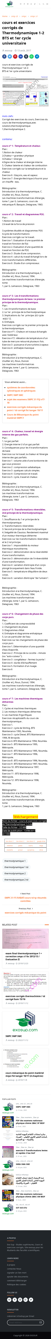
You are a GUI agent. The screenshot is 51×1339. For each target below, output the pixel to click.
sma (18, 1161)
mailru (31, 846)
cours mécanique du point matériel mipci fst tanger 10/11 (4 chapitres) (25, 1074)
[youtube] (20, 4)
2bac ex (24, 1147)
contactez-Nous (14, 1268)
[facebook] (24, 4)
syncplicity (30, 850)
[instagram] (28, 4)
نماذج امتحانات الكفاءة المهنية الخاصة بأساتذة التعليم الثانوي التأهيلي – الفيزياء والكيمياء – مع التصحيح (31, 1137)
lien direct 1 (10, 841)
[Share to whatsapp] (31, 56)
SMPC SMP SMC (15, 395)
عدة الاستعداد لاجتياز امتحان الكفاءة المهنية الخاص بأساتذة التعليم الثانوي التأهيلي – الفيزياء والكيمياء (30, 1180)
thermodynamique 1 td (16, 867)
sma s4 (30, 1161)
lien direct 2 (20, 841)
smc (17, 1104)
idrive (41, 850)
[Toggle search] (43, 4)
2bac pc (36, 1117)
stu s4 (27, 1204)
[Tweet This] (10, 56)
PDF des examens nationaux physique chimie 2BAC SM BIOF (30, 1195)
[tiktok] (35, 4)
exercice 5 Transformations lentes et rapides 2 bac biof (31, 1151)
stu (17, 1204)
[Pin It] (15, 56)
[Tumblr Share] (26, 56)
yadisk (20, 846)
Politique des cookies (16, 1284)
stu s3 (21, 1204)
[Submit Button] (41, 1322)
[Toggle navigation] (47, 4)
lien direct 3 (31, 841)
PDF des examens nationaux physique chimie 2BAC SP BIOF (30, 1121)
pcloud (20, 850)
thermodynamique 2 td (16, 879)
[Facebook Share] (4, 56)
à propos (11, 1264)
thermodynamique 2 (15, 873)
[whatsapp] (31, 4)
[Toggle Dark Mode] (39, 4)
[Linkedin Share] (20, 56)
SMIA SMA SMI (23, 1164)
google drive (41, 841)
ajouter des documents (17, 1276)
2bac (18, 1117)
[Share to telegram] (37, 56)
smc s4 (29, 1104)
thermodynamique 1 (15, 860)
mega (41, 846)
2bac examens (26, 1117)
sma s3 (23, 1161)
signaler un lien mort (16, 1272)
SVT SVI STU (21, 1207)
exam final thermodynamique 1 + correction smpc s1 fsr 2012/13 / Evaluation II (24, 956)
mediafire (10, 850)
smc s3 (23, 1104)
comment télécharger (17, 1280)
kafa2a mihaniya (22, 1131)
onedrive (10, 846)
